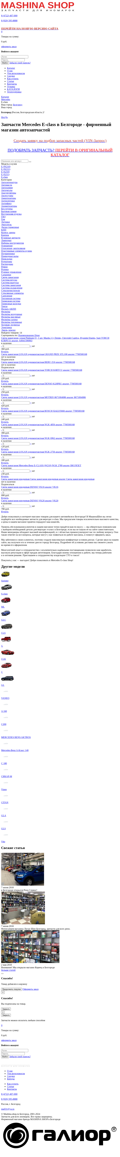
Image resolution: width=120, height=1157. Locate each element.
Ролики (5, 269)
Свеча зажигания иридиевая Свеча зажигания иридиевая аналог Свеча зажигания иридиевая (47, 479)
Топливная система (10, 298)
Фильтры (5, 311)
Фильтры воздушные (11, 314)
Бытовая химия (8, 211)
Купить (4, 351)
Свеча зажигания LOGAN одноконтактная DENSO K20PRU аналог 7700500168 (41, 383)
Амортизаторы (8, 198)
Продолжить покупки (11, 989)
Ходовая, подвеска (10, 325)
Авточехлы (6, 190)
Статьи (10, 1086)
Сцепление (6, 296)
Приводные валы (9, 256)
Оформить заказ (30, 989)
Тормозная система (10, 301)
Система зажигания (11, 285)
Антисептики (8, 201)
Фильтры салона (9, 319)
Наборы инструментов (12, 243)
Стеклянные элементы (12, 293)
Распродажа (7, 264)
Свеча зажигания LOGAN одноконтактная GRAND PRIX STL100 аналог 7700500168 (44, 354)
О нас (10, 1071)
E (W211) (5, 169)
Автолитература (9, 182)
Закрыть (6, 1009)
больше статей (8, 970)
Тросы (4, 306)
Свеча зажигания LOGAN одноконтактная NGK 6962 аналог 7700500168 (38, 438)
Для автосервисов (16, 1073)
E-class (4, 177)
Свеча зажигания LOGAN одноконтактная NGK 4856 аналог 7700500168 (38, 424)
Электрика (6, 327)
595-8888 (9, 20)
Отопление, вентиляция (13, 248)
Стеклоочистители (10, 290)
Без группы (7, 208)
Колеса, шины (8, 232)
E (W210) (5, 166)
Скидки (11, 1076)
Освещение (7, 245)
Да (6, 117)
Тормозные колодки (11, 303)
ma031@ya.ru (7, 1109)
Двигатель (6, 224)
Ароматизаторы (9, 206)
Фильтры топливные (11, 322)
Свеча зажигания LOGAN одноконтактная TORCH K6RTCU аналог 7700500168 (41, 370)
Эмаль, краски (8, 330)
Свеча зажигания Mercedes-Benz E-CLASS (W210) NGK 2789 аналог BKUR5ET (41, 465)
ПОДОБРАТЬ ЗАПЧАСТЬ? (60, 152)
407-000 (9, 15)
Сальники (6, 274)
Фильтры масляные (10, 317)
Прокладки (6, 259)
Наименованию (26, 335)
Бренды (11, 1079)
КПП (3, 230)
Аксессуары (7, 195)
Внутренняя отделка (11, 214)
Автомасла (6, 185)
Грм (3, 219)
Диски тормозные (10, 227)
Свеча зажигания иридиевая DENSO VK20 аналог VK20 (29, 500)
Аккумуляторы (8, 193)
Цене (37, 335)
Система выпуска (10, 282)
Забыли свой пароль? (20, 63)
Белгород (17, 104)
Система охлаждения (11, 288)
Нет (3, 117)
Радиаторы (6, 261)
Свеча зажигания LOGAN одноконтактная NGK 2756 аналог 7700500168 (38, 452)
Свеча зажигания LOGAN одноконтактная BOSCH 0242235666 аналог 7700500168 (42, 411)
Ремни (4, 267)
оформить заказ (9, 46)
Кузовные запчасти (10, 237)
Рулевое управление (11, 272)
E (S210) (5, 172)
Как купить (12, 1084)
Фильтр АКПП (8, 309)
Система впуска (9, 280)
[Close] (2, 973)
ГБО (3, 216)
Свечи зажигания (10, 277)
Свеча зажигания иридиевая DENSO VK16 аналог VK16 (29, 487)
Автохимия (7, 187)
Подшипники (8, 253)
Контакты (12, 1089)
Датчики (5, 222)
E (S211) (5, 174)
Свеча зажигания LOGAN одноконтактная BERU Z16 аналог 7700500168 (38, 362)
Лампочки (6, 240)
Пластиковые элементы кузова (16, 251)
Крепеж (5, 235)
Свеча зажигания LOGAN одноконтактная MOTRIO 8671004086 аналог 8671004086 (43, 397)
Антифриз (6, 203)
